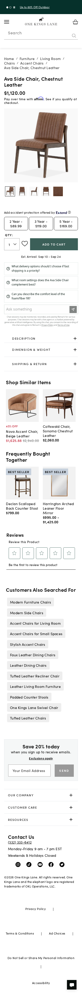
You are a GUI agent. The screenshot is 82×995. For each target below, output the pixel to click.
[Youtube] (41, 864)
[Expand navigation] (10, 21)
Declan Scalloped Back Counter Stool (22, 506)
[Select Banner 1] (10, 7)
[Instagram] (19, 864)
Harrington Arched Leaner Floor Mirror (58, 508)
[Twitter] (63, 864)
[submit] (74, 36)
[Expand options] (75, 338)
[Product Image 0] (10, 191)
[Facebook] (52, 864)
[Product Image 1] (22, 191)
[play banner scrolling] (14, 7)
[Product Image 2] (34, 191)
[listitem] (30, 602)
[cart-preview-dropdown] (75, 22)
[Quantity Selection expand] (15, 244)
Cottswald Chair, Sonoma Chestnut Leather (58, 431)
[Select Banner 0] (7, 7)
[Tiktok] (29, 864)
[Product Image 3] (46, 191)
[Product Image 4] (58, 191)
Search (15, 32)
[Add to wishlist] (25, 244)
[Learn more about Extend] (69, 212)
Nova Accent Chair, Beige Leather (22, 433)
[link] (41, 338)
